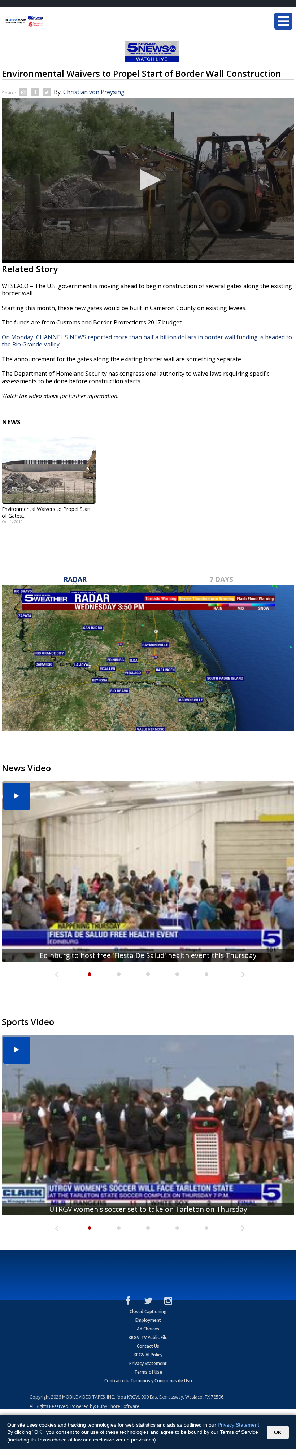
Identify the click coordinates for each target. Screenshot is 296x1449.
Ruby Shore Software (118, 1406)
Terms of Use (148, 1372)
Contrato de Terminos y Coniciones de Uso (148, 1381)
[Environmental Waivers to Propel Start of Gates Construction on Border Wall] (49, 470)
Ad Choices (148, 1329)
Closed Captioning (148, 1311)
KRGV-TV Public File (148, 1337)
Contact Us (148, 1346)
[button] (148, 180)
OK (278, 1432)
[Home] (49, 22)
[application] (148, 180)
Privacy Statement (148, 1363)
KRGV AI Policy (148, 1355)
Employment (148, 1320)
